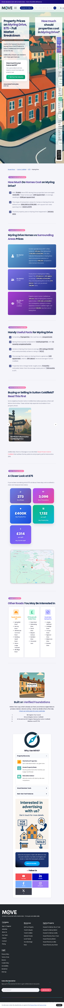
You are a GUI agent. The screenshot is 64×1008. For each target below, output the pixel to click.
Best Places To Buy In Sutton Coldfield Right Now (19, 438)
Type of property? (59, 74)
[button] (8, 424)
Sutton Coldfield (21, 169)
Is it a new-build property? (59, 108)
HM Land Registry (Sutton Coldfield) (33, 717)
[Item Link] (20, 424)
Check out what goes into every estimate (32, 711)
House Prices (11, 169)
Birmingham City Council (34, 715)
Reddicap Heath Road (17, 639)
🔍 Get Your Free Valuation (15, 77)
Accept (59, 1005)
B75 (29, 169)
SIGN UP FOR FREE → (32, 863)
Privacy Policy (33, 1005)
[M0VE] (7, 8)
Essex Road (33, 622)
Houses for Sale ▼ (26, 8)
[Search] (54, 8)
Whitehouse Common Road (18, 633)
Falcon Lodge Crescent (17, 645)
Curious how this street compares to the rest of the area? (59, 130)
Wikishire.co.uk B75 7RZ (34, 721)
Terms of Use (43, 1005)
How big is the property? (59, 91)
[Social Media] (24, 877)
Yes (60, 116)
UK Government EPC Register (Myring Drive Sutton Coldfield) (33, 719)
